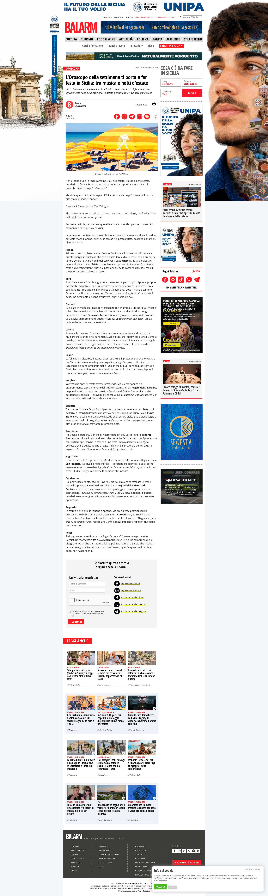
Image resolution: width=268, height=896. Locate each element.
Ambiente (104, 846)
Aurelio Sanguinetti (137, 730)
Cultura (75, 846)
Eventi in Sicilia (79, 850)
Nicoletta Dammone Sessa (140, 685)
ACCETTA (160, 887)
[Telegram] (117, 611)
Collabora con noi (145, 870)
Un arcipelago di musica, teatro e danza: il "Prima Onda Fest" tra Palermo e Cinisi (181, 390)
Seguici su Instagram (131, 590)
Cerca (191, 93)
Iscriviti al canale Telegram (133, 611)
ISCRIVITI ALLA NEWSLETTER (181, 287)
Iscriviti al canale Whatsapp (134, 604)
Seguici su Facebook (130, 583)
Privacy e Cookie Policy (147, 874)
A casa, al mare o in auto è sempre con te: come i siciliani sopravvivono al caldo (111, 674)
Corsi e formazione (93, 46)
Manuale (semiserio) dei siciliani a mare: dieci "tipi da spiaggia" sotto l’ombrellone (141, 764)
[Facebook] (117, 583)
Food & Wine (77, 858)
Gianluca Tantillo (105, 730)
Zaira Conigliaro (105, 820)
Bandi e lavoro (116, 46)
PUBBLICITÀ (107, 17)
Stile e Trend (144, 67)
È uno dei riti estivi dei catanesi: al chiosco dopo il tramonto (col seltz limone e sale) (141, 674)
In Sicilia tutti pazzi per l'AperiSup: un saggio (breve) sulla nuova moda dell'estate (110, 719)
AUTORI (129, 17)
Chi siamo (140, 846)
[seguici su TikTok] (184, 851)
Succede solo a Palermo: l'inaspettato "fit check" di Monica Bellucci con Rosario (80, 809)
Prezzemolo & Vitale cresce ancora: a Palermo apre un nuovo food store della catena (181, 213)
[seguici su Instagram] (179, 851)
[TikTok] (117, 597)
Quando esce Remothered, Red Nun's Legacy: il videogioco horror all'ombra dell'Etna (142, 719)
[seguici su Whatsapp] (189, 851)
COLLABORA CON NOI (165, 17)
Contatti (140, 858)
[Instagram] (117, 590)
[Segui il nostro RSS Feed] (198, 851)
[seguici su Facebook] (174, 851)
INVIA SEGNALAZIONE (144, 17)
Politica (75, 866)
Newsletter (141, 866)
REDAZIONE (119, 17)
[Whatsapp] (117, 604)
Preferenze (172, 887)
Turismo (75, 854)
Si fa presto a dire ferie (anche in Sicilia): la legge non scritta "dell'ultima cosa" (80, 674)
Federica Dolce (74, 685)
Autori (138, 854)
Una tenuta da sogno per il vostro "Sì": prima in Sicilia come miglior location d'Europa (111, 809)
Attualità (76, 862)
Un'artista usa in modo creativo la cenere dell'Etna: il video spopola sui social (142, 808)
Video (151, 46)
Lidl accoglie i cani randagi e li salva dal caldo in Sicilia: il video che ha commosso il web (111, 764)
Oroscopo (154, 67)
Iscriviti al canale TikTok (132, 597)
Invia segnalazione (145, 862)
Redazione (73, 730)
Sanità (74, 870)
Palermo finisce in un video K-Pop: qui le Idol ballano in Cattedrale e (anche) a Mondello (81, 764)
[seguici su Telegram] (193, 851)
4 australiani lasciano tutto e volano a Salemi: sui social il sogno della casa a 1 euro (80, 719)
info (199, 875)
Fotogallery (136, 46)
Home (135, 67)
